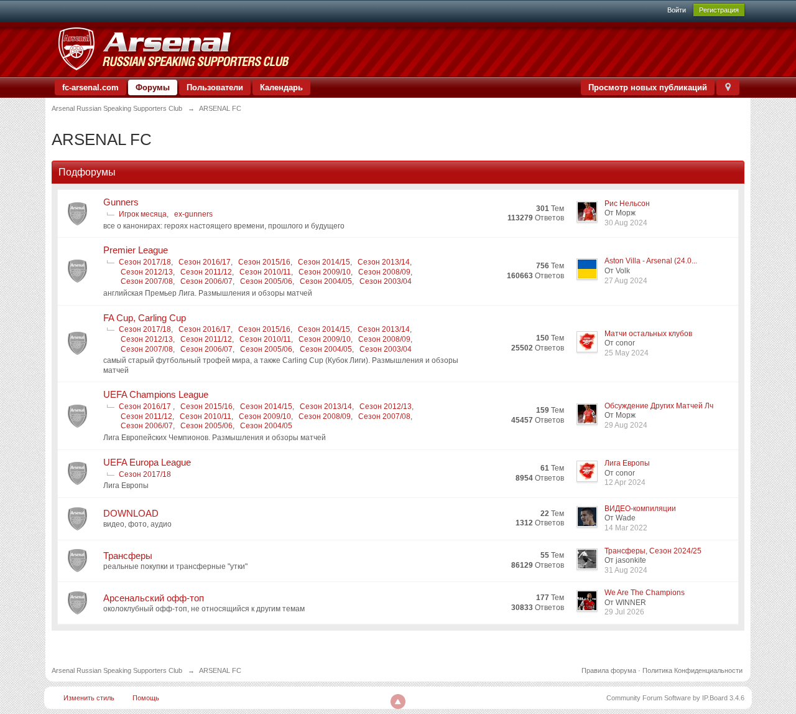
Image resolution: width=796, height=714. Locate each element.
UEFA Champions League (155, 394)
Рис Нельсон (627, 203)
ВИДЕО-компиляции (640, 508)
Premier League (135, 250)
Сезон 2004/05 (326, 281)
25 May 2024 (626, 353)
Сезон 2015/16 (264, 262)
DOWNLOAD (131, 513)
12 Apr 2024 (625, 482)
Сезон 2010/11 (265, 272)
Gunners (121, 202)
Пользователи (215, 87)
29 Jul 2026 (624, 612)
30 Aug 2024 (625, 222)
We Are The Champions (644, 592)
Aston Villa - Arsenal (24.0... (650, 260)
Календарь (281, 87)
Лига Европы (627, 463)
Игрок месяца (143, 214)
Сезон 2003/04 (385, 281)
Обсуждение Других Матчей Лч (658, 406)
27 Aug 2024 (625, 280)
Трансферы (127, 555)
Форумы (153, 87)
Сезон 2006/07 (206, 281)
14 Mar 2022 (625, 528)
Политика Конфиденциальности (692, 670)
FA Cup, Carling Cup (144, 317)
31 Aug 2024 (625, 570)
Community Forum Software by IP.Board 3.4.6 (675, 698)
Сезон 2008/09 (384, 272)
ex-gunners (193, 214)
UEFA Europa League (147, 462)
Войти (676, 10)
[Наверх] (398, 701)
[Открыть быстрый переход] (727, 87)
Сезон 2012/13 (147, 272)
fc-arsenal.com (90, 87)
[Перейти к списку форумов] (173, 49)
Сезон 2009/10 (324, 272)
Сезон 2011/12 (206, 272)
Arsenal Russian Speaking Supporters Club (117, 670)
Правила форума (608, 670)
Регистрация (719, 10)
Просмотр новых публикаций (647, 87)
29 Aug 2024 (625, 425)
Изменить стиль (88, 698)
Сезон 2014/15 (324, 262)
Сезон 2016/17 (204, 262)
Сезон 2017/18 (145, 262)
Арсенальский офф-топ (153, 598)
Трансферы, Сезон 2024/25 (652, 551)
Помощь (145, 698)
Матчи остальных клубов (648, 333)
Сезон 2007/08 (147, 281)
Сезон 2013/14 (384, 262)
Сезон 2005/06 (266, 281)
